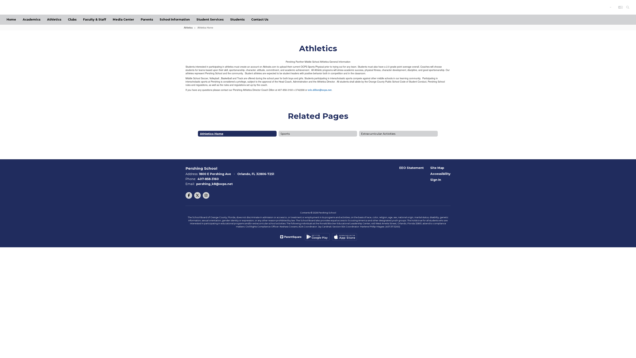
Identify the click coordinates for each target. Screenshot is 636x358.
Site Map (437, 168)
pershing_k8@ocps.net (214, 184)
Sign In (435, 180)
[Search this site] (627, 7)
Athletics (188, 27)
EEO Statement (411, 168)
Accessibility (440, 174)
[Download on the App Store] (344, 237)
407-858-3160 (208, 179)
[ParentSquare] (290, 236)
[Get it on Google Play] (317, 237)
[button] (602, 7)
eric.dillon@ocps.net (320, 89)
